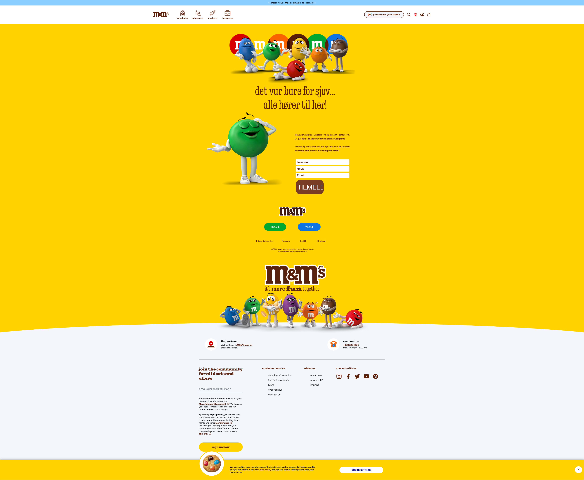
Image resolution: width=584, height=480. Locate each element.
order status (275, 389)
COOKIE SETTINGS (361, 470)
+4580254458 (351, 345)
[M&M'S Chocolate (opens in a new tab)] (375, 376)
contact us (274, 394)
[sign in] (422, 15)
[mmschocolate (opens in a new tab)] (339, 376)
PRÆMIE (275, 227)
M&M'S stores (244, 345)
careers (314, 380)
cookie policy (264, 469)
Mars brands (222, 423)
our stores (316, 375)
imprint (314, 384)
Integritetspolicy (264, 241)
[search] (409, 15)
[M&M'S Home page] (161, 14)
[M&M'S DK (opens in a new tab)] (348, 376)
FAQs (271, 384)
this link (203, 434)
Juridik (303, 241)
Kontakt (321, 241)
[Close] (578, 469)
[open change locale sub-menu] (415, 15)
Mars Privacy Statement (212, 404)
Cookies (286, 241)
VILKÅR (309, 227)
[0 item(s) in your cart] (429, 15)
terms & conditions (278, 380)
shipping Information (279, 375)
